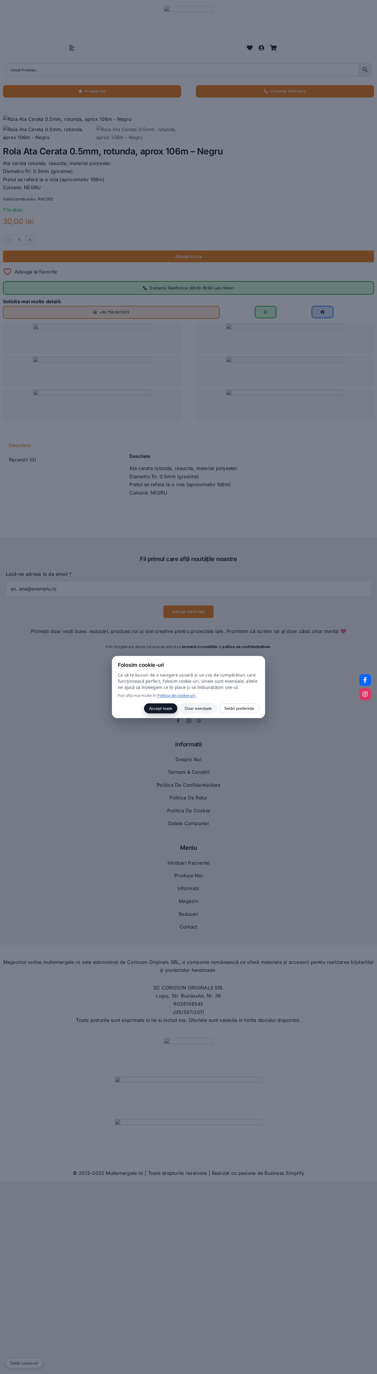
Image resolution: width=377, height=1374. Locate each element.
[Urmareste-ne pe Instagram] (365, 694)
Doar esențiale (198, 708)
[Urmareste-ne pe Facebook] (365, 680)
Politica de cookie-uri (176, 695)
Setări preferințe (239, 708)
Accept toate (160, 708)
